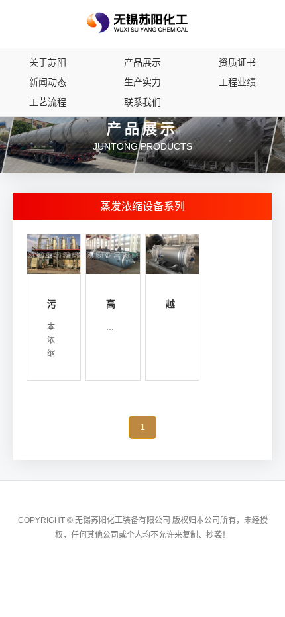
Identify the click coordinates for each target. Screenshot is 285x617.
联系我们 (142, 102)
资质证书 (237, 62)
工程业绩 (237, 82)
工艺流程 (47, 102)
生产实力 (142, 82)
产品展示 (142, 62)
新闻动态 (47, 82)
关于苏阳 (47, 62)
